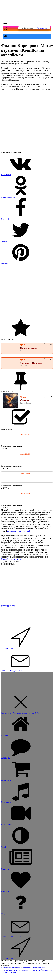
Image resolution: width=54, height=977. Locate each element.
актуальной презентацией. (19, 531)
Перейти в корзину (27, 28)
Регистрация (6, 713)
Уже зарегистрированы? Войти (26, 713)
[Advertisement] (27, 291)
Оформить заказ (42, 28)
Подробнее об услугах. (11, 559)
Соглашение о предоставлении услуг (24, 970)
